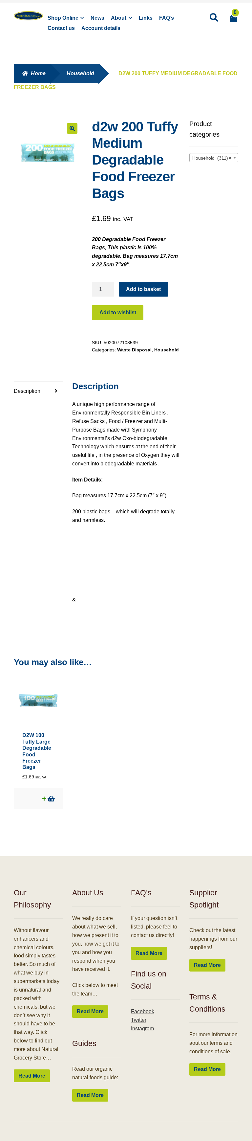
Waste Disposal (134, 349)
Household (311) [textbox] (211, 158)
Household (80, 73)
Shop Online (63, 18)
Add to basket (143, 289)
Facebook (142, 1011)
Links (146, 18)
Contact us (61, 28)
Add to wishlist (117, 312)
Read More (31, 1076)
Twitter (138, 1020)
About (118, 18)
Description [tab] (27, 391)
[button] (72, 128)
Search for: (214, 18)
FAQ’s (166, 18)
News (97, 18)
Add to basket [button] (51, 798)
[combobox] (213, 157)
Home (38, 73)
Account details (100, 28)
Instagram (142, 1028)
